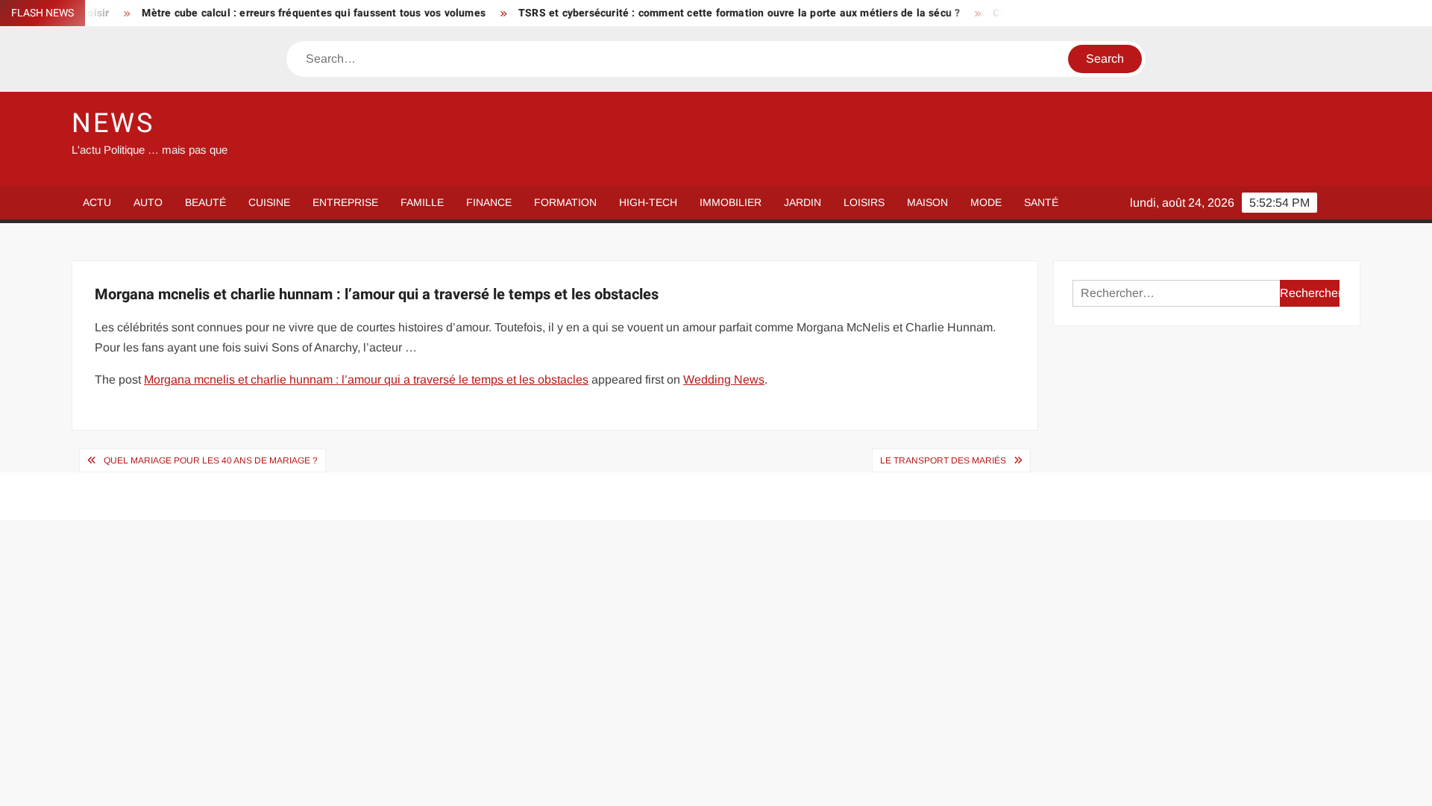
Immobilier (730, 202)
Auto (148, 202)
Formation (565, 202)
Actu (97, 202)
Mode (986, 202)
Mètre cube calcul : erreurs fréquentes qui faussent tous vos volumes (293, 13)
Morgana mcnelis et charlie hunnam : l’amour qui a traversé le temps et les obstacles (366, 379)
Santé (1041, 202)
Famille (422, 202)
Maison (927, 202)
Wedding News (723, 379)
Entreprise (345, 202)
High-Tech (648, 202)
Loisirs (864, 202)
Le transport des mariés (943, 460)
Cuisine (269, 202)
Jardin (802, 202)
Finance (489, 202)
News (113, 123)
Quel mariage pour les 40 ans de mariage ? (211, 460)
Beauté (205, 202)
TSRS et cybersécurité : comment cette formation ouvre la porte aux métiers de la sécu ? (719, 13)
